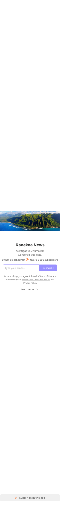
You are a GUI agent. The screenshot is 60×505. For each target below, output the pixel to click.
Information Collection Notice (36, 279)
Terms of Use (45, 276)
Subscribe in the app (32, 497)
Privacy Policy (29, 282)
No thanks (27, 289)
